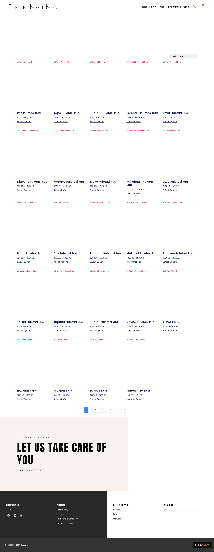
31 (122, 409)
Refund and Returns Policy (67, 519)
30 (116, 409)
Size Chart (117, 519)
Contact (116, 510)
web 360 (205, 545)
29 (110, 409)
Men (153, 6)
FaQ (115, 514)
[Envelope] (21, 515)
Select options (24, 122)
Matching (173, 6)
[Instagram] (14, 515)
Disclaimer (61, 514)
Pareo (186, 6)
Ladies (143, 6)
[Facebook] (8, 515)
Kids (162, 6)
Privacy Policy (62, 510)
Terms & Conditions (65, 523)
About (8, 510)
